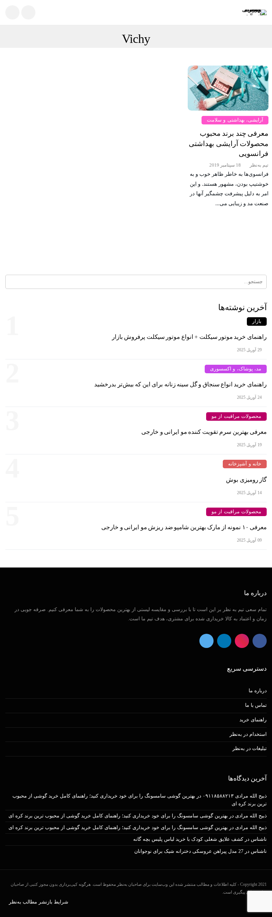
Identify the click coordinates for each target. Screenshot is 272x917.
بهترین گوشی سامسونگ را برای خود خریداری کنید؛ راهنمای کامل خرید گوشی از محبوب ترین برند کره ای (118, 815)
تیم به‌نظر (259, 165)
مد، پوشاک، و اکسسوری (235, 368)
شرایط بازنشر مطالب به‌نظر (38, 902)
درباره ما (258, 690)
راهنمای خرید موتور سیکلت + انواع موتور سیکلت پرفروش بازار (189, 337)
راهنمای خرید (253, 719)
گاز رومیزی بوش (246, 479)
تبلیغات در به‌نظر (249, 748)
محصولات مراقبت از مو (236, 416)
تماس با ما (256, 705)
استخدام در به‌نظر (248, 734)
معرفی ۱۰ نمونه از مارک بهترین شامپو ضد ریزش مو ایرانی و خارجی (184, 527)
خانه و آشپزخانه (244, 463)
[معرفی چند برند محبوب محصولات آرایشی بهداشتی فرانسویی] (228, 88)
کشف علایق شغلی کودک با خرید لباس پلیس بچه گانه (188, 839)
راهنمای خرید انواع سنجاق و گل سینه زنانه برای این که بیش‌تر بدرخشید (180, 384)
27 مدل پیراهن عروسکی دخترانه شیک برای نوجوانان (188, 851)
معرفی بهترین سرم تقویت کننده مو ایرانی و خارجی (204, 432)
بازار (256, 321)
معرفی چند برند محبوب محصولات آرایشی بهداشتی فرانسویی (228, 143)
